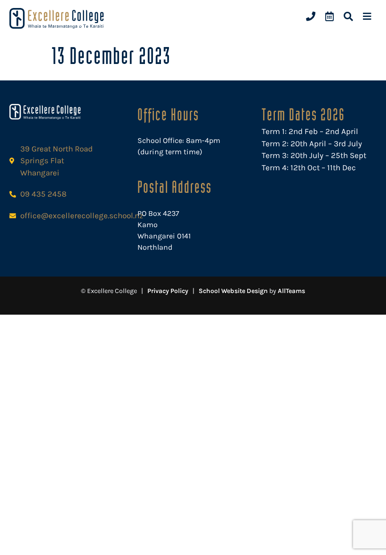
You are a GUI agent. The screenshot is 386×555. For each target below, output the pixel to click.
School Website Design (233, 291)
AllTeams (291, 291)
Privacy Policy (167, 291)
